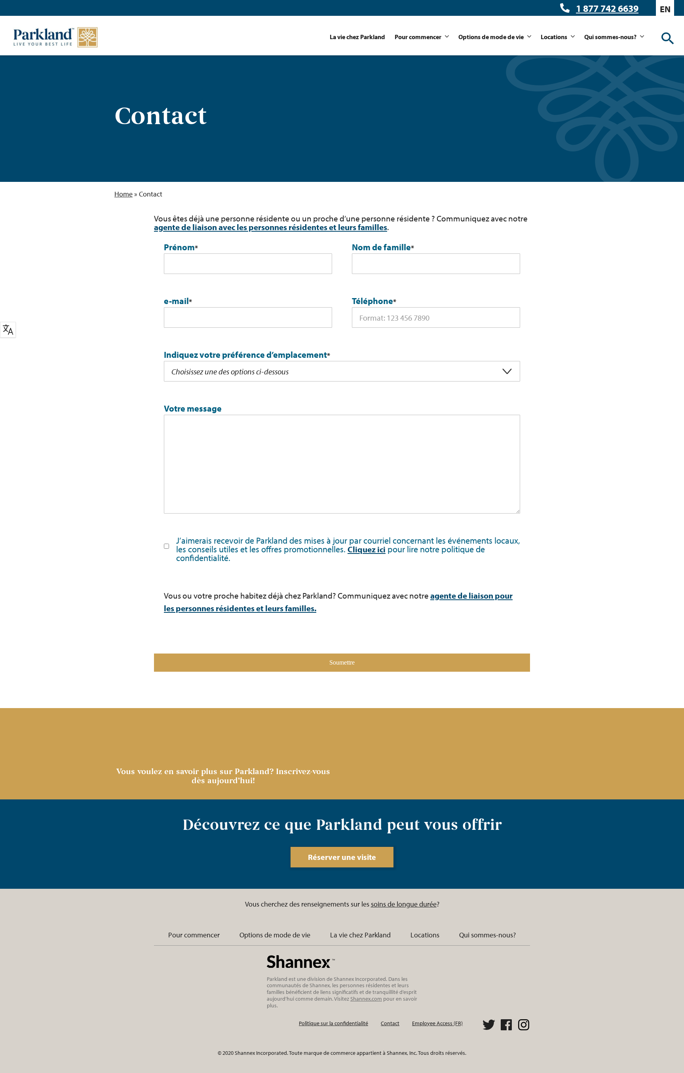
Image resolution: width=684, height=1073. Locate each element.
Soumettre (342, 662)
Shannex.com (366, 998)
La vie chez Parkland (357, 37)
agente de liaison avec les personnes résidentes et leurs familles (270, 227)
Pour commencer (418, 37)
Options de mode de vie (491, 37)
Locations (554, 37)
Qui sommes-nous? (610, 37)
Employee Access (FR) (437, 1023)
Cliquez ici (367, 549)
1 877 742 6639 (607, 8)
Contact (390, 1023)
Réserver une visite (342, 857)
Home (123, 193)
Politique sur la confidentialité (333, 1023)
